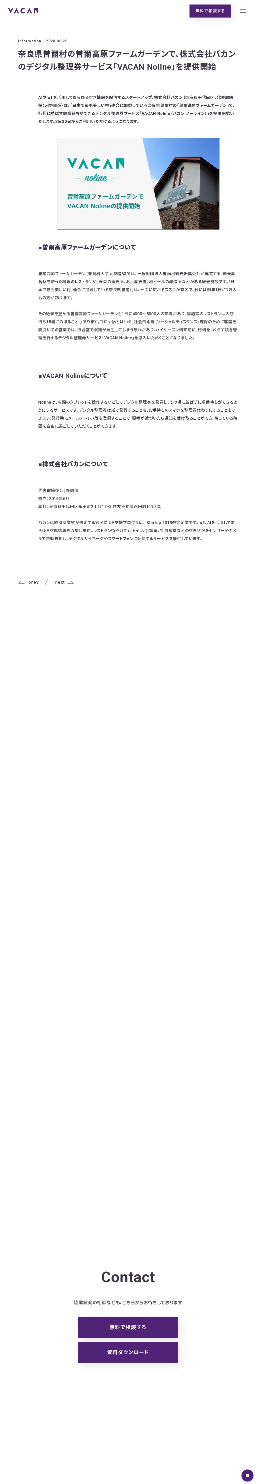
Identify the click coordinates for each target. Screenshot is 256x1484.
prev (33, 582)
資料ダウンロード (128, 1352)
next (60, 582)
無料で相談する (210, 11)
